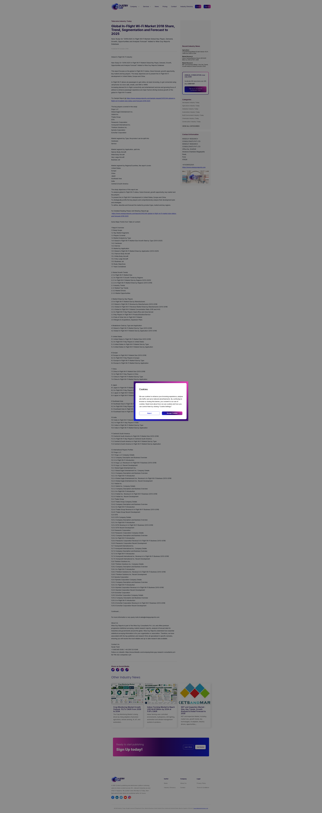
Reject (149, 413)
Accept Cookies (172, 413)
